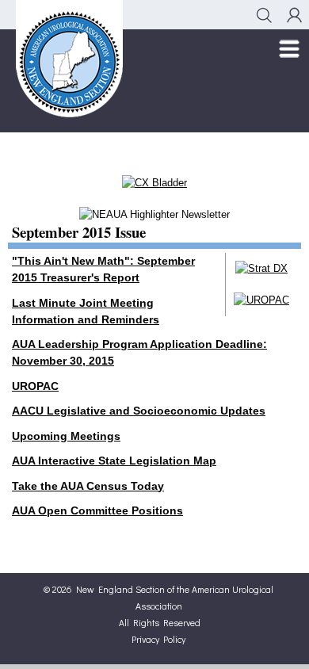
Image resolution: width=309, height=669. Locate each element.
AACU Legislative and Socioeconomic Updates (138, 410)
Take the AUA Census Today (88, 486)
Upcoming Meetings (66, 436)
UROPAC (35, 386)
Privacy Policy (158, 639)
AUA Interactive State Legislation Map (114, 460)
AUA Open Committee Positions (97, 510)
